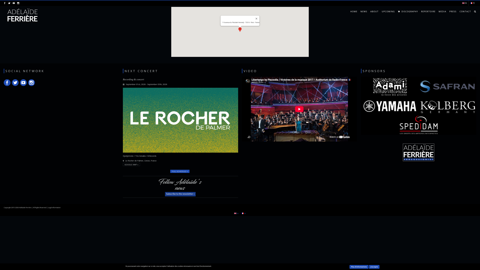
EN (466, 3)
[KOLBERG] (447, 106)
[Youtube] (14, 3)
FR (474, 3)
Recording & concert (133, 79)
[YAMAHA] (391, 106)
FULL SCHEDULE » (180, 171)
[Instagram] (18, 3)
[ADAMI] (387, 88)
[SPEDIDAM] (417, 125)
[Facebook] (5, 3)
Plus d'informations (359, 267)
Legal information (54, 207)
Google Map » (131, 164)
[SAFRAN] (445, 87)
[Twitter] (9, 3)
